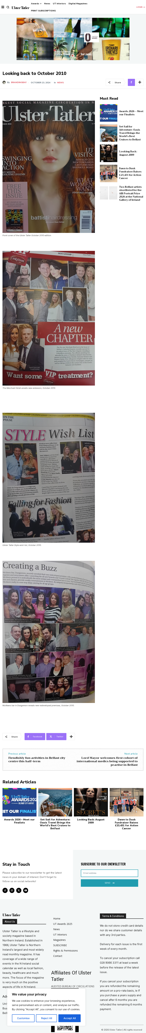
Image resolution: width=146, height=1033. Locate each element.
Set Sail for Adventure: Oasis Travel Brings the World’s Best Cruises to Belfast (130, 133)
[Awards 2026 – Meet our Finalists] (108, 113)
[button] (8, 7)
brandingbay (19, 82)
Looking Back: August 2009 (128, 153)
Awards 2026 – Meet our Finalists (131, 113)
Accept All (70, 1018)
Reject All (46, 1018)
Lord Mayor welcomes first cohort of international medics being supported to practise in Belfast (107, 761)
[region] (46, 1007)
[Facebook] (131, 82)
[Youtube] (25, 890)
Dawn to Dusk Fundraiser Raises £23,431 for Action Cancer (130, 173)
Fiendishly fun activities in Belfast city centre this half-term (36, 759)
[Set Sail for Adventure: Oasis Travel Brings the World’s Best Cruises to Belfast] (108, 133)
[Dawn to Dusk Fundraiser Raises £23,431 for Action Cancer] (108, 173)
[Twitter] (18, 890)
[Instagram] (12, 890)
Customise (23, 1018)
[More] (140, 82)
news (60, 82)
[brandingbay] (4, 82)
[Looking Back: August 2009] (108, 153)
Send (107, 883)
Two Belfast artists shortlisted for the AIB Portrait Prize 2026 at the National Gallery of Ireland (131, 193)
